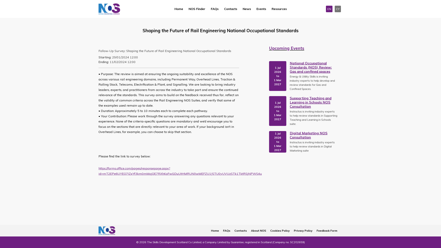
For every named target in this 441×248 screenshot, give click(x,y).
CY (338, 9)
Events (261, 9)
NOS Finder (197, 9)
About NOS (258, 230)
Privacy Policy (303, 230)
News (247, 9)
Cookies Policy (280, 230)
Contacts (230, 9)
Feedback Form (327, 230)
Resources (279, 9)
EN (329, 9)
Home (179, 9)
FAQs (215, 9)
